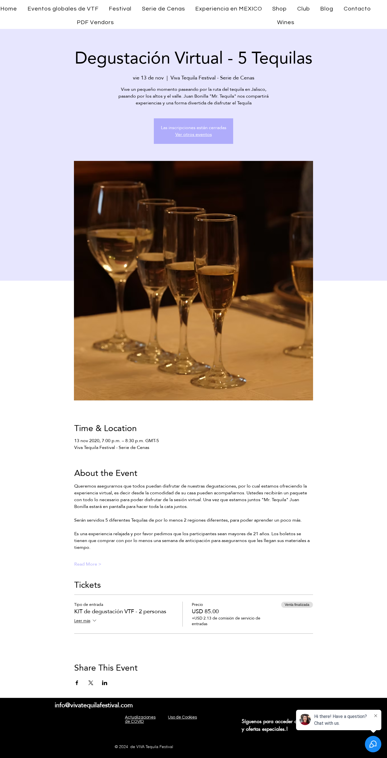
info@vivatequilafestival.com (94, 705)
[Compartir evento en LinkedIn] (104, 683)
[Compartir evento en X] (90, 683)
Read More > (87, 564)
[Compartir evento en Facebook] (77, 683)
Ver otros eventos (193, 134)
